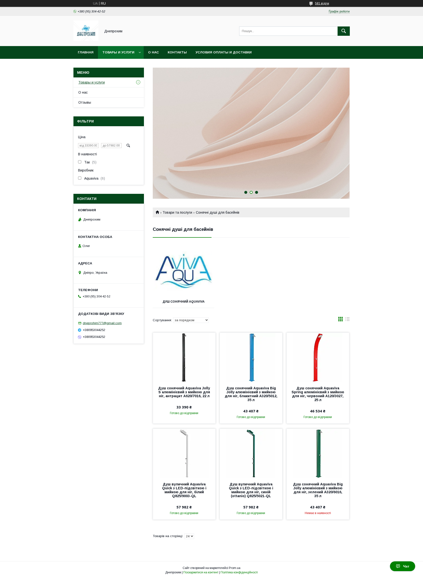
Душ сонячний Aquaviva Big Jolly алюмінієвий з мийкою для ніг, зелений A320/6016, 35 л (318, 490)
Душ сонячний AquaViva (184, 301)
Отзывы (84, 102)
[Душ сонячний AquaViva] (183, 271)
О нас (153, 52)
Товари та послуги (177, 212)
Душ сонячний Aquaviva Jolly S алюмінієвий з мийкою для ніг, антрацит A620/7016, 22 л (184, 392)
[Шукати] (344, 31)
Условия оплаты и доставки (224, 52)
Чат (406, 566)
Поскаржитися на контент (200, 572)
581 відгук (322, 3)
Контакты (177, 52)
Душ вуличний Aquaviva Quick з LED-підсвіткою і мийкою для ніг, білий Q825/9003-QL (184, 490)
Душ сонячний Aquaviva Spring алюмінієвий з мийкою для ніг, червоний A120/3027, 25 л (318, 394)
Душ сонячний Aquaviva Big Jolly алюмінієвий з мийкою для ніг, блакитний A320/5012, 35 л (251, 394)
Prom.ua (234, 568)
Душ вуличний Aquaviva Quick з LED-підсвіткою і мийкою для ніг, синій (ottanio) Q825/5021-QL (251, 490)
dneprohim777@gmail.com (102, 323)
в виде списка (347, 320)
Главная (86, 52)
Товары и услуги (118, 52)
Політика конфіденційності (239, 572)
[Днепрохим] (85, 40)
